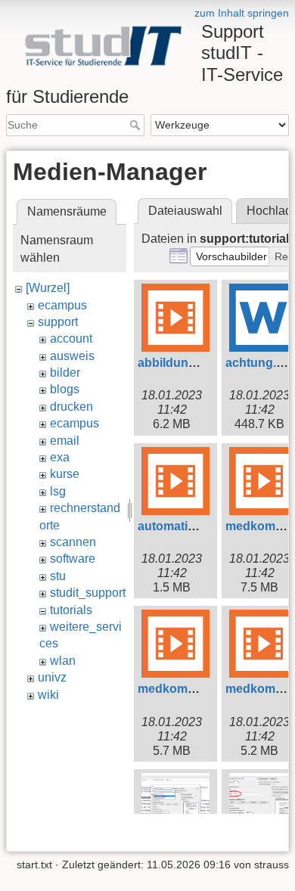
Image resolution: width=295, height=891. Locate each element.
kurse (64, 473)
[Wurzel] (48, 287)
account (71, 338)
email (64, 440)
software (72, 558)
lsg (58, 491)
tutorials (71, 610)
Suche (136, 125)
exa (60, 457)
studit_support (88, 592)
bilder (65, 372)
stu (58, 576)
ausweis (72, 355)
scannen (73, 542)
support (58, 321)
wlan (63, 660)
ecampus (62, 305)
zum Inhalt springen (241, 13)
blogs (64, 389)
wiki (48, 694)
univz (52, 677)
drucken (71, 406)
